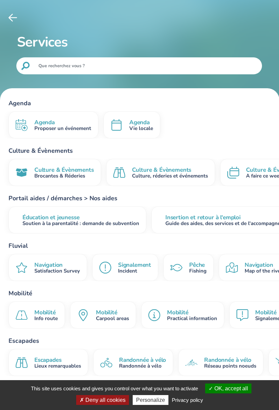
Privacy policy (187, 400)
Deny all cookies (105, 400)
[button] (13, 18)
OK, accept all (230, 388)
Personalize (150, 400)
